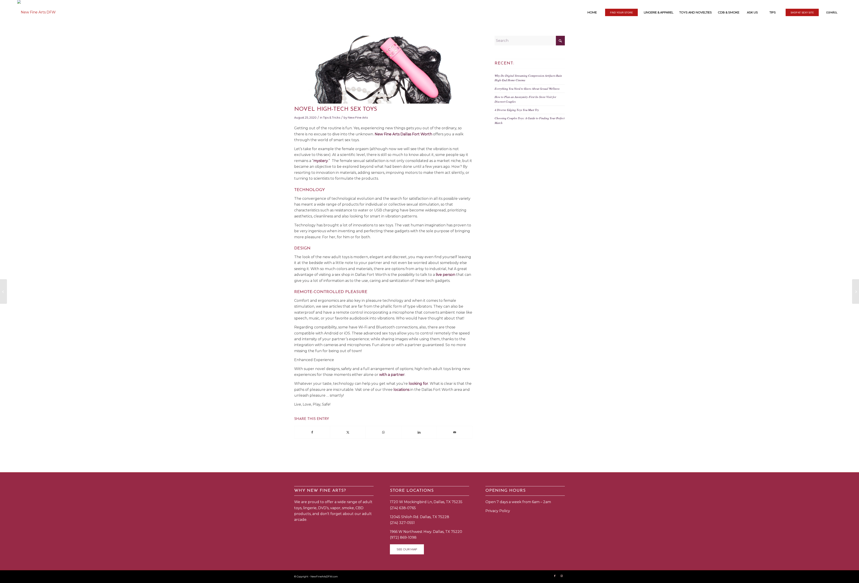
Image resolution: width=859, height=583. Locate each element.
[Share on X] (348, 432)
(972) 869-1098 (403, 537)
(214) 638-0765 (403, 508)
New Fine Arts (358, 117)
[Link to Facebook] (554, 575)
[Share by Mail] (454, 432)
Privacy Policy (497, 511)
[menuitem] (592, 12)
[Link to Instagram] (561, 575)
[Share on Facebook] (312, 432)
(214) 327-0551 (402, 523)
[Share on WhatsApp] (383, 432)
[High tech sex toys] (383, 70)
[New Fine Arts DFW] (36, 12)
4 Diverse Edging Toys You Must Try (517, 110)
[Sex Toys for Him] (3, 291)
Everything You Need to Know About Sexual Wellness (527, 88)
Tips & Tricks (331, 117)
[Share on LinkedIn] (419, 432)
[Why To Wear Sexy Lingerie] (855, 291)
